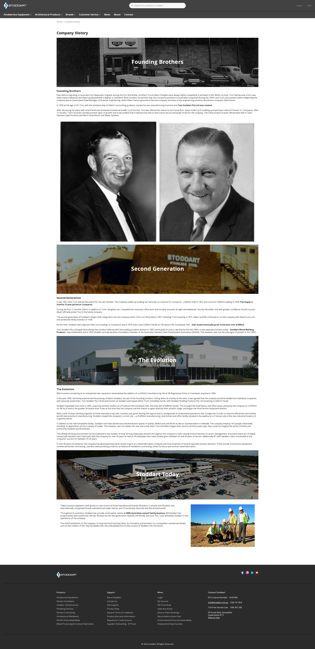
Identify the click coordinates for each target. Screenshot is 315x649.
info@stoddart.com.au (218, 602)
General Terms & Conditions (120, 612)
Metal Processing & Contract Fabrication (75, 624)
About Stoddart (114, 597)
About (117, 14)
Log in (299, 5)
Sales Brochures (165, 609)
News (107, 14)
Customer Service (88, 14)
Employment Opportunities (170, 624)
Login (160, 597)
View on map (214, 617)
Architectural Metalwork (68, 616)
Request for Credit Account (119, 620)
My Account (163, 601)
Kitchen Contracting (66, 612)
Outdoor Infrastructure (67, 605)
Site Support (113, 605)
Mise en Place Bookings (168, 612)
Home (59, 22)
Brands (69, 14)
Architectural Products (47, 14)
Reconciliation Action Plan (169, 616)
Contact (128, 14)
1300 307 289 (236, 607)
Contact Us (112, 601)
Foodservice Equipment (17, 14)
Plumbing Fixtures (65, 609)
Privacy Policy (113, 609)
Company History (72, 22)
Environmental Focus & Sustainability (175, 620)
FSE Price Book (164, 605)
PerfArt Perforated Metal (68, 620)
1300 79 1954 (236, 602)
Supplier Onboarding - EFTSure (121, 624)
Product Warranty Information (121, 616)
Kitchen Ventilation (65, 601)
